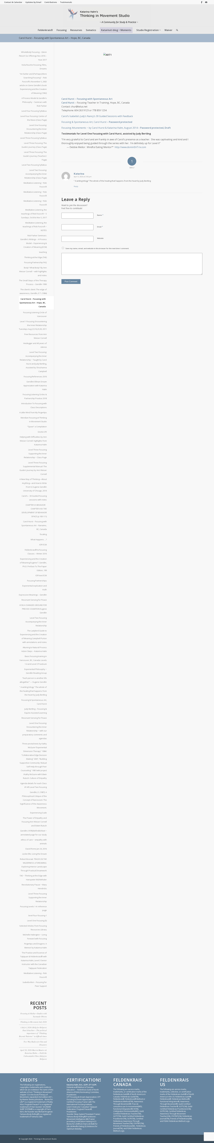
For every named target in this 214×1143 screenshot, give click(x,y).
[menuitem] (14, 2)
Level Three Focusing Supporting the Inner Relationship (37, 897)
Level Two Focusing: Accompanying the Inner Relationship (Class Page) (35, 174)
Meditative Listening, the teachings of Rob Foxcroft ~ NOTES (35, 226)
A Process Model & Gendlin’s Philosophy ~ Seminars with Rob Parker (34, 102)
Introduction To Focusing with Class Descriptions (34, 405)
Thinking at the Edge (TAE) (35, 257)
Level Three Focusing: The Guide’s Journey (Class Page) (34, 145)
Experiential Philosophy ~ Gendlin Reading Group (35, 671)
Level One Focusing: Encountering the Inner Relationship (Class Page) (35, 129)
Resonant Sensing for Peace (34, 600)
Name (100, 215)
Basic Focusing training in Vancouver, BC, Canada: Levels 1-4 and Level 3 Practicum (33, 660)
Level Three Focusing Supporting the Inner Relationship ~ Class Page (35, 453)
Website (100, 238)
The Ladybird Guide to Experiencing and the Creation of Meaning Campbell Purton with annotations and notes (33, 636)
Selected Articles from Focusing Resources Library (33, 927)
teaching (43, 252)
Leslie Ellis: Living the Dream (34, 854)
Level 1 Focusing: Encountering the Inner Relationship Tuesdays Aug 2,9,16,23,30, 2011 (33, 325)
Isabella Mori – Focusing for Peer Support (35, 984)
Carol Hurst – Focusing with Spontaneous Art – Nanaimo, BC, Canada (34, 525)
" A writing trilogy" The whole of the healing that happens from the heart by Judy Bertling (33, 691)
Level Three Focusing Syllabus (33, 138)
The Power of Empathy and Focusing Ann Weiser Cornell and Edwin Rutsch (34, 822)
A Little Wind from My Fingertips (33, 412)
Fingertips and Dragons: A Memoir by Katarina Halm (35, 945)
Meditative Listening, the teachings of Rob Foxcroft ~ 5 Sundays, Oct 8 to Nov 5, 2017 (34, 213)
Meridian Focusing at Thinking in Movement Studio (34, 419)
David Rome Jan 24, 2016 (36, 848)
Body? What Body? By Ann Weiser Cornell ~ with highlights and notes (33, 271)
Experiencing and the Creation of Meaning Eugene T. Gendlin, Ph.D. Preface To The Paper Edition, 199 (33, 565)
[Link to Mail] (206, 2)
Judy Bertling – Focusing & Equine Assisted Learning (35, 711)
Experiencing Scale (38, 812)
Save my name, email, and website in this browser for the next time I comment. (97, 248)
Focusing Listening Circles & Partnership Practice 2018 (35, 396)
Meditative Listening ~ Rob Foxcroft (35, 185)
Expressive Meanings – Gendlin (33, 594)
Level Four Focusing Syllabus (34, 111)
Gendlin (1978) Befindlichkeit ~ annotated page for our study (33, 832)
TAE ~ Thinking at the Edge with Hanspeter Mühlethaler (33, 877)
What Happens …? (39, 539)
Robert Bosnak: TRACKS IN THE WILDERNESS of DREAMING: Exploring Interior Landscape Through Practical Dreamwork (33, 865)
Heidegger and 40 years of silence (35, 345)
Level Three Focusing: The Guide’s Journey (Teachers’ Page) (35, 156)
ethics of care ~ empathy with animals (34, 841)
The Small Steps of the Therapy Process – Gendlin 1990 (33, 282)
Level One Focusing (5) (37, 920)
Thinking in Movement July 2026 (33, 1021)
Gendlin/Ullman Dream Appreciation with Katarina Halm (35, 385)
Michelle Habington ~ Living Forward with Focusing (35, 936)
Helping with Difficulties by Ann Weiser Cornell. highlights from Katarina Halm (33, 441)
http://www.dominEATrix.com (130, 147)
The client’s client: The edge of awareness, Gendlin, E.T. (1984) (33, 291)
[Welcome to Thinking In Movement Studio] (107, 15)
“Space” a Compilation (37, 426)
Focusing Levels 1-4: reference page (33, 908)
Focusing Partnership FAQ (35, 262)
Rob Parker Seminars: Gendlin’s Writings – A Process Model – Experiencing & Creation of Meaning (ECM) (33, 241)
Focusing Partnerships (37, 580)
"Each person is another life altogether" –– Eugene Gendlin (33, 680)
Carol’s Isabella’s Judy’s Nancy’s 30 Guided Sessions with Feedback (97, 116)
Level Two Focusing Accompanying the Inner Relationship (36, 622)
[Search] (176, 30)
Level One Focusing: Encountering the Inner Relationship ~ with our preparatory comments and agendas (34, 731)
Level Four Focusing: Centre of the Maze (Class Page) (33, 118)
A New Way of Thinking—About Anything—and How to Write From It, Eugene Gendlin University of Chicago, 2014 (33, 485)
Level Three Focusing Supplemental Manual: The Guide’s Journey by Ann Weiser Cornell (33, 468)
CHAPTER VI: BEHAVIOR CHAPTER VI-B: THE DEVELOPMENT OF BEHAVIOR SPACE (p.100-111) (34, 511)
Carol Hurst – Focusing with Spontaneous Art (87, 98)
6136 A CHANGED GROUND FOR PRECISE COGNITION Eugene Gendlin (33, 609)
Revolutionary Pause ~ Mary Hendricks (34, 886)
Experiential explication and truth (34, 587)
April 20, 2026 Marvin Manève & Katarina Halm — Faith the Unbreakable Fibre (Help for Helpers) (33, 1054)
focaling (43, 534)
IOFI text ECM (41, 575)
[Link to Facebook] (202, 2)
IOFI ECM (43, 544)
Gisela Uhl (42, 431)
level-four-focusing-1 (37, 915)
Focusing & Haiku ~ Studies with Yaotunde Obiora (33, 1015)
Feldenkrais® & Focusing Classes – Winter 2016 (36, 552)
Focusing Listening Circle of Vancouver (35, 314)
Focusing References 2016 (35, 376)
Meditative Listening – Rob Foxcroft (35, 975)
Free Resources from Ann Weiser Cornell (35, 336)
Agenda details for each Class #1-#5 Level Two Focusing (33, 785)
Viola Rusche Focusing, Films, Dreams (34, 67)
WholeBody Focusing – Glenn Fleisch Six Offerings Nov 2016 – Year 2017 (33, 56)
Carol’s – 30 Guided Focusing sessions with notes (34, 498)
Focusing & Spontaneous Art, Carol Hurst (83, 122)
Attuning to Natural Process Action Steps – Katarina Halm (34, 649)
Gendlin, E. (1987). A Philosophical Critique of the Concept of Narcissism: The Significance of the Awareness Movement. (33, 800)
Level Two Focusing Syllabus (34, 165)
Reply (76, 186)
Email (100, 226)
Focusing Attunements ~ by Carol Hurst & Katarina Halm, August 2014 (99, 127)
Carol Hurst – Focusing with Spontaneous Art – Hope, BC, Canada (54, 38)
